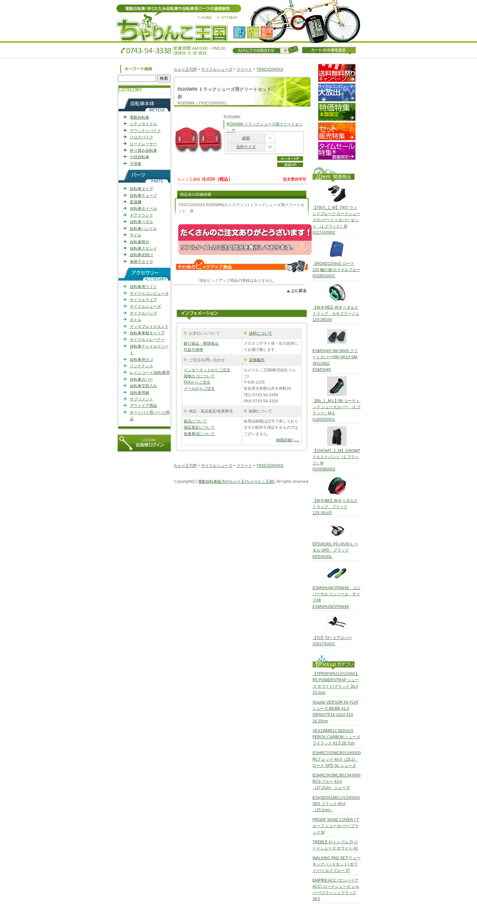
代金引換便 (193, 349)
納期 (246, 138)
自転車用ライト (143, 286)
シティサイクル (143, 124)
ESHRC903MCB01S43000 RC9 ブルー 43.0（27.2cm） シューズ (336, 781)
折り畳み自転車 (143, 150)
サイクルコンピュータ (149, 293)
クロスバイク (141, 137)
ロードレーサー (143, 144)
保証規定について (199, 427)
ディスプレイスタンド (149, 326)
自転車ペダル (141, 222)
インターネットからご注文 (207, 370)
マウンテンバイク (145, 130)
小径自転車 (139, 157)
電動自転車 (139, 117)
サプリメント (141, 399)
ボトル (135, 319)
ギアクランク (141, 215)
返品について (195, 421)
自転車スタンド (143, 248)
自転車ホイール (143, 208)
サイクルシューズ (145, 306)
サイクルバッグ (143, 313)
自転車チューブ (143, 195)
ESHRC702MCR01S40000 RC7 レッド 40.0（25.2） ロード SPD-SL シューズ (336, 759)
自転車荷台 (139, 242)
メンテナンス (141, 366)
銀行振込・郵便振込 (201, 343)
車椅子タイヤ (141, 261)
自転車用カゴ (141, 359)
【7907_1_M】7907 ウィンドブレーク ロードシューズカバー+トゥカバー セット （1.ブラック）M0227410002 (336, 220)
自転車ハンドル (143, 228)
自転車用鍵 (139, 392)
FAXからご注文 (197, 382)
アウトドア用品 (143, 405)
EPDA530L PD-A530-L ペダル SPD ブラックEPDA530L (335, 550)
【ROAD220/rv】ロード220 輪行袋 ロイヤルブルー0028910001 (336, 269)
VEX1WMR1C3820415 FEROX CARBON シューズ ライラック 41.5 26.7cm (336, 737)
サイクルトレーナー (147, 339)
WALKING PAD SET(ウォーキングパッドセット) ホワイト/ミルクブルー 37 (336, 864)
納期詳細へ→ (288, 440)
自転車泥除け (141, 255)
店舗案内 (256, 360)
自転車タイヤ (141, 188)
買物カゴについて (199, 376)
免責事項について (199, 434)
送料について (260, 333)
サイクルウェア (143, 300)
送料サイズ (246, 147)
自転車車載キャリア (147, 333)
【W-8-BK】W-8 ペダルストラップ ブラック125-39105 (335, 506)
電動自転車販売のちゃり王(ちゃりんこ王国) (236, 481)
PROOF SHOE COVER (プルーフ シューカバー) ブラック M (335, 825)
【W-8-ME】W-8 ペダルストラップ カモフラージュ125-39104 (335, 313)
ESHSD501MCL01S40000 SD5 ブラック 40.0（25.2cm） (336, 803)
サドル (135, 235)
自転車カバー (141, 379)
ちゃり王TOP (185, 69)
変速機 (135, 202)
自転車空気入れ (143, 386)
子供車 (135, 163)
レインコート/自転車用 (150, 372)
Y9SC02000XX (269, 69)
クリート (244, 69)
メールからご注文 (199, 388)
